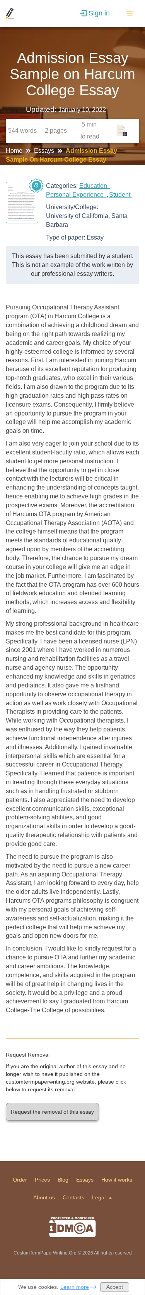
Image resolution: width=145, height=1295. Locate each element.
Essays (45, 150)
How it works (116, 1180)
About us (44, 1197)
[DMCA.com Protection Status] (72, 1227)
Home (15, 150)
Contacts (73, 1197)
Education (94, 185)
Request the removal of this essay (52, 1112)
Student (120, 194)
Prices (42, 1180)
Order (20, 1180)
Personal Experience (76, 194)
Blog (63, 1180)
